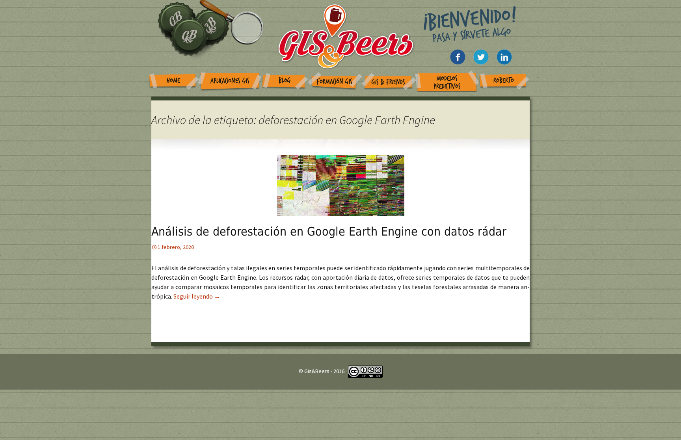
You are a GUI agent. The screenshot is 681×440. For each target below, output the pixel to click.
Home (173, 80)
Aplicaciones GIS (229, 81)
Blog (285, 80)
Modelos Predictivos (447, 82)
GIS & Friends (388, 82)
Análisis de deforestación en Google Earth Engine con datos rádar (328, 231)
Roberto (503, 80)
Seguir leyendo (196, 296)
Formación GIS (334, 82)
